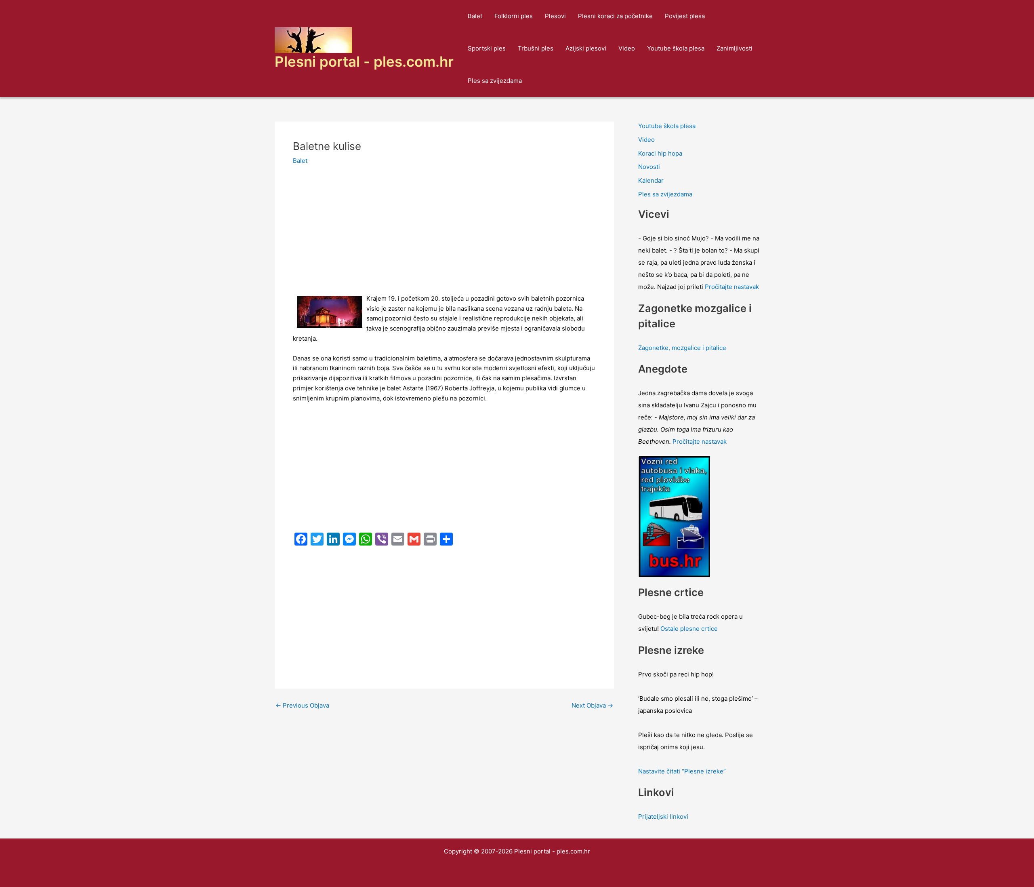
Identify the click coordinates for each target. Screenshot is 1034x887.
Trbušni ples (535, 48)
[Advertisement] (444, 234)
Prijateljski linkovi (663, 816)
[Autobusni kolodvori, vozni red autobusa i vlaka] (674, 516)
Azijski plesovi (585, 48)
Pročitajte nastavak (732, 287)
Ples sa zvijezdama (495, 80)
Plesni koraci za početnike (615, 16)
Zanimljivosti (734, 48)
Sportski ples (487, 48)
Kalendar (651, 180)
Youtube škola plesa (675, 48)
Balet (475, 16)
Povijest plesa (685, 16)
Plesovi (555, 16)
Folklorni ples (513, 16)
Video (626, 48)
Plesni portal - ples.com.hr (364, 61)
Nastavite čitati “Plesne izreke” (682, 771)
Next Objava (592, 705)
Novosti (649, 167)
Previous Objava (302, 705)
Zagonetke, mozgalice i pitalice (682, 348)
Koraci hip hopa (660, 153)
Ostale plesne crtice (689, 628)
